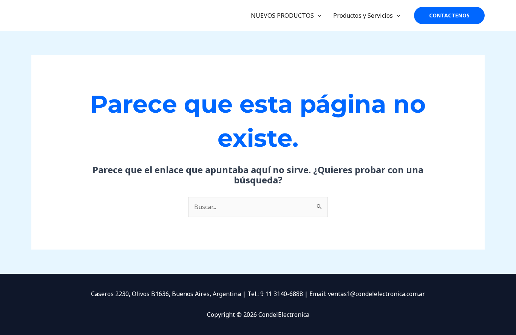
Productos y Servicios (363, 15)
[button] (317, 15)
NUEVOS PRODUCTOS (282, 15)
